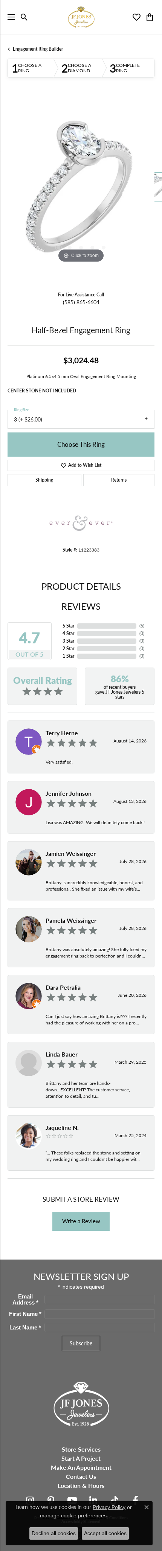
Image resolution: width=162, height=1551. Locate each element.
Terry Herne (62, 732)
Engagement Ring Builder (38, 49)
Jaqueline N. (62, 1127)
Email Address (25, 1300)
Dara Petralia (63, 987)
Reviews (81, 606)
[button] (24, 17)
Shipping (44, 480)
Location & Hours (81, 1485)
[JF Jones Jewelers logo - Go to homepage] (81, 17)
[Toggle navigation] (9, 17)
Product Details (81, 585)
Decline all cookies (54, 1533)
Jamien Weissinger (71, 853)
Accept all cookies (105, 1533)
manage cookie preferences (73, 1515)
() (141, 626)
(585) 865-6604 (81, 302)
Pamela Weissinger (71, 920)
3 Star (68, 641)
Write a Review (81, 1221)
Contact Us (81, 1476)
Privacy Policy (109, 1507)
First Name (25, 1314)
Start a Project (81, 1458)
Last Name (25, 1328)
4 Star (68, 633)
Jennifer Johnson (69, 793)
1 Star (68, 656)
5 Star (68, 626)
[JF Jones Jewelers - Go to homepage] (81, 1403)
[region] (81, 191)
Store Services (81, 1449)
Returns (119, 480)
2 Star (68, 648)
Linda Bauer (62, 1054)
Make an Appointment (81, 1467)
